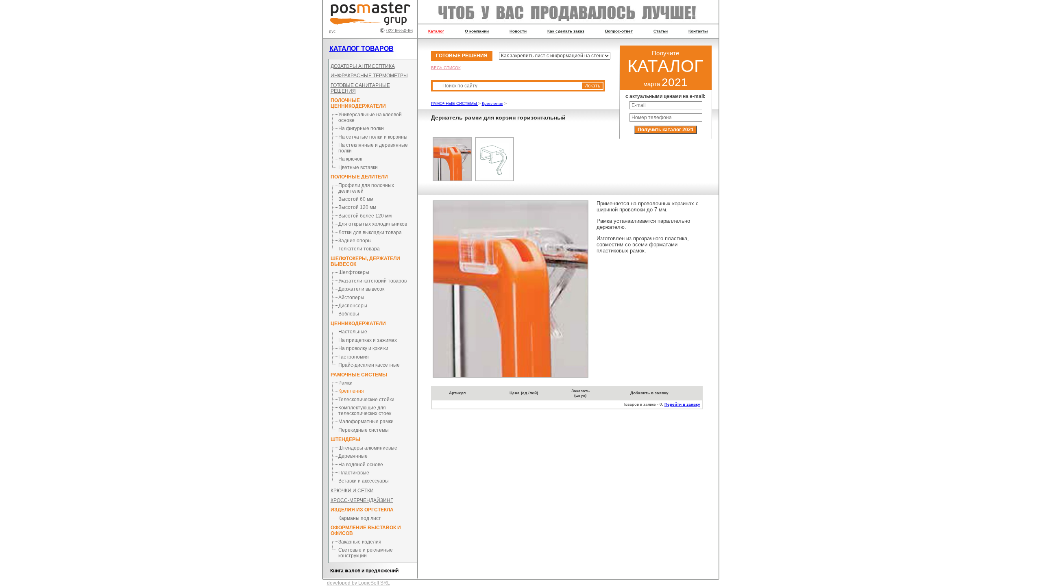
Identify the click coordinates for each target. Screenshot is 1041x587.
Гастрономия (353, 357)
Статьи (660, 31)
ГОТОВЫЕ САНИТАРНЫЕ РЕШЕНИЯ (360, 88)
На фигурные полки (361, 128)
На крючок (350, 159)
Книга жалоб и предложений (364, 571)
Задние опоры (355, 240)
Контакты (698, 31)
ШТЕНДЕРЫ (345, 439)
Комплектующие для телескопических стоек (364, 410)
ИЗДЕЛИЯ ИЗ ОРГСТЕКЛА (362, 510)
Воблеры (348, 314)
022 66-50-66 (399, 30)
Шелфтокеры (353, 272)
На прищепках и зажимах (367, 340)
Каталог (436, 31)
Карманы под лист (359, 518)
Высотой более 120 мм (365, 216)
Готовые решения (462, 56)
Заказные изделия (359, 542)
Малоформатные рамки (366, 421)
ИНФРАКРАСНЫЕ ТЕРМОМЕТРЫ (369, 75)
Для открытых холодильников (372, 224)
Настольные (352, 332)
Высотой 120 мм (357, 207)
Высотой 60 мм (355, 199)
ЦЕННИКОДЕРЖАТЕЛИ (358, 323)
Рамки (345, 383)
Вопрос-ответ (619, 31)
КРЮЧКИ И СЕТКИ (352, 491)
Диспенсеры (352, 306)
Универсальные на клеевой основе (370, 117)
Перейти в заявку (682, 404)
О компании (477, 31)
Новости (518, 31)
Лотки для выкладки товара (370, 232)
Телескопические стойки (366, 399)
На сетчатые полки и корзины (372, 137)
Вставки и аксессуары (363, 481)
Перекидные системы (363, 430)
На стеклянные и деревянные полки (373, 148)
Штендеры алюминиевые (367, 448)
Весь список (446, 67)
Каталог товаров (361, 48)
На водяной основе (360, 464)
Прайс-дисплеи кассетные (369, 365)
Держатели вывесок (361, 289)
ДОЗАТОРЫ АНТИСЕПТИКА (363, 66)
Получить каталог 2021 (666, 130)
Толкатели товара (359, 249)
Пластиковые (353, 473)
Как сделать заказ (565, 31)
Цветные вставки (358, 167)
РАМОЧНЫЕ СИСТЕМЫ (359, 375)
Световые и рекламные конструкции (365, 553)
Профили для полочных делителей (366, 188)
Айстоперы (351, 297)
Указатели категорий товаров (372, 281)
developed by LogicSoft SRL (358, 583)
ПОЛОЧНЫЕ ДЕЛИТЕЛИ (359, 177)
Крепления (351, 391)
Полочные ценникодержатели (358, 103)
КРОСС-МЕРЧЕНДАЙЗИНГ (362, 500)
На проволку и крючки (363, 348)
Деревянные (353, 456)
